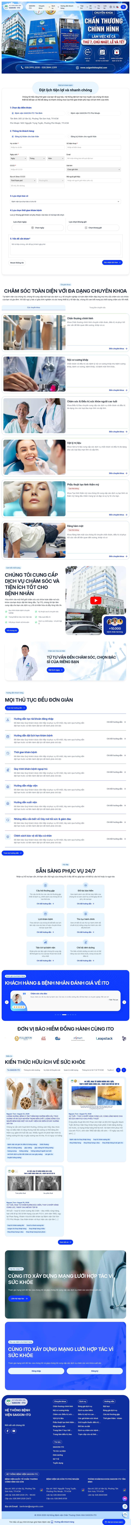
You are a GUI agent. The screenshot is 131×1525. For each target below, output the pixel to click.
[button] (124, 37)
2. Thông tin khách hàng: (22, 131)
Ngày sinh (14, 154)
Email (68, 154)
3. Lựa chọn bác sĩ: (19, 196)
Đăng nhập (36, 1371)
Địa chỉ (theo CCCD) (17, 177)
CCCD (13, 166)
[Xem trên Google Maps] (41, 1490)
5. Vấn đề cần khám (20, 238)
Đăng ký (94, 1371)
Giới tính (69, 166)
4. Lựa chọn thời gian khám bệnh (26, 210)
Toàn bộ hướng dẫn (14, 708)
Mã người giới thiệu (73, 177)
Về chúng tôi (12, 630)
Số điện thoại (72, 143)
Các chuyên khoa (33, 307)
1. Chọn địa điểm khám (21, 107)
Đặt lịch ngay (54, 670)
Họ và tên (14, 143)
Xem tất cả (64, 1242)
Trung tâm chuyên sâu (97, 307)
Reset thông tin (17, 263)
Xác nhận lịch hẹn (111, 262)
